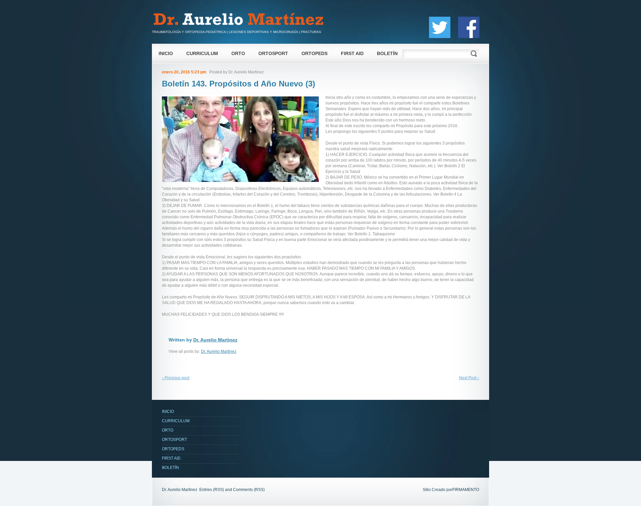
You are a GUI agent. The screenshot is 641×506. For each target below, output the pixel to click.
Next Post (469, 377)
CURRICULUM (202, 53)
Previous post (175, 377)
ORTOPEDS (314, 53)
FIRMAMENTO (465, 489)
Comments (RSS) (249, 489)
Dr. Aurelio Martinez (246, 72)
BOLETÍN (387, 53)
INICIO (166, 53)
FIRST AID (352, 53)
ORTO (238, 53)
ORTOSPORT (273, 53)
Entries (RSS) (211, 489)
